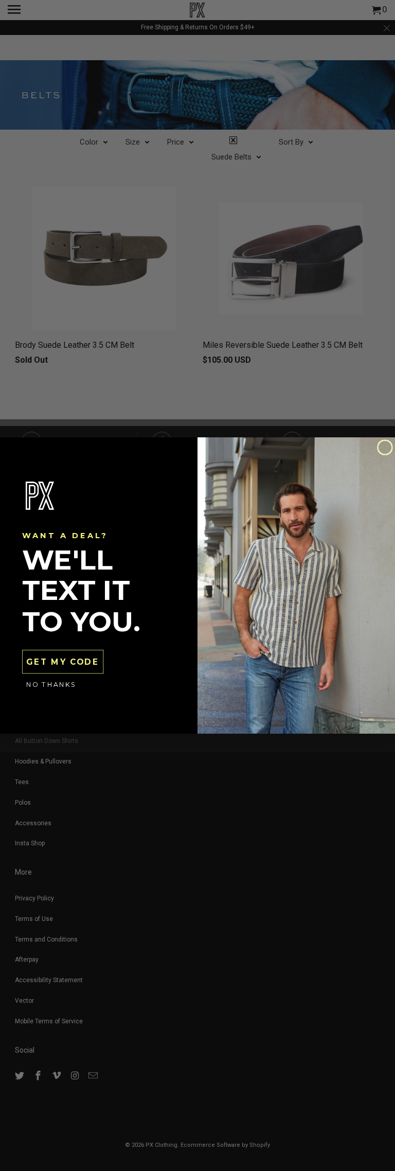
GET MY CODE (62, 661)
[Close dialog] (385, 447)
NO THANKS (51, 684)
